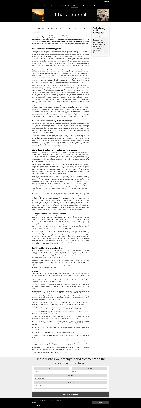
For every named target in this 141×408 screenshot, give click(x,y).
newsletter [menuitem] (96, 5)
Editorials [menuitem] (83, 5)
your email (51, 368)
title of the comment (70, 375)
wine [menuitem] (74, 5)
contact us (100, 402)
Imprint (34, 402)
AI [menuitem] (69, 5)
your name (89, 368)
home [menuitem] (43, 5)
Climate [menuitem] (52, 5)
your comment (70, 382)
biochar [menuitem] (62, 5)
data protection (36, 405)
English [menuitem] (106, 1)
